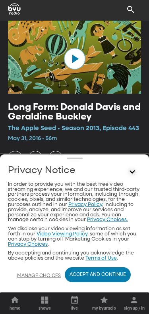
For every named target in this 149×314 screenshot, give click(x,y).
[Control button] (132, 172)
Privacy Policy (85, 204)
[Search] (130, 9)
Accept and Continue (98, 274)
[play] (74, 58)
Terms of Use (101, 258)
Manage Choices (39, 276)
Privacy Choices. (107, 219)
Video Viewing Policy (62, 234)
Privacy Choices (28, 244)
